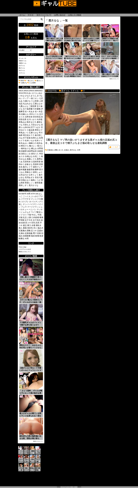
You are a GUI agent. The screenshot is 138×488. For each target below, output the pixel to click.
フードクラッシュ (35, 207)
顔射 (39, 233)
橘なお (34, 148)
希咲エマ (39, 130)
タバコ (32, 202)
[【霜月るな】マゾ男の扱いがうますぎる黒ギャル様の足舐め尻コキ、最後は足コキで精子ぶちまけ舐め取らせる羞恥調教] (82, 134)
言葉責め (50, 150)
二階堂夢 (32, 106)
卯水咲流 (37, 117)
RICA (25, 93)
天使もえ (27, 125)
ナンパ (26, 204)
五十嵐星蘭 (28, 109)
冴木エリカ (34, 114)
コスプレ (25, 202)
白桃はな (29, 156)
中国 (39, 215)
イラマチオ (26, 199)
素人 (21, 228)
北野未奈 (29, 117)
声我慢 (21, 220)
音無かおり (26, 180)
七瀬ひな (23, 83)
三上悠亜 (32, 83)
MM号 (23, 194)
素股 (25, 228)
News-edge (22, 247)
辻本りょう (33, 175)
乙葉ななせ (38, 104)
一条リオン (30, 80)
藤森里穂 (30, 169)
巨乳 (33, 223)
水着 (33, 225)
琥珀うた (35, 154)
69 (20, 194)
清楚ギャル (22, 63)
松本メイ (39, 140)
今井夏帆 (37, 109)
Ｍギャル (22, 70)
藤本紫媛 (22, 169)
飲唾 (37, 236)
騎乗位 (21, 238)
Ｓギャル (75, 91)
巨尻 (38, 223)
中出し (34, 215)
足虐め (21, 233)
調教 (56, 150)
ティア (26, 98)
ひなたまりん (30, 96)
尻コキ (28, 223)
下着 (29, 215)
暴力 (29, 225)
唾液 (41, 217)
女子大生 (29, 220)
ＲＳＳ (30, 15)
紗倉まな (29, 164)
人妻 (29, 217)
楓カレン (33, 146)
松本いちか (29, 140)
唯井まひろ (31, 122)
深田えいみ (26, 154)
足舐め (66, 150)
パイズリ (33, 204)
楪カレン (39, 80)
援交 (25, 225)
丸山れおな (28, 104)
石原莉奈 (27, 162)
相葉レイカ (31, 159)
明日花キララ (28, 135)
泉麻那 (24, 151)
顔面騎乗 (27, 236)
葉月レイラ (28, 167)
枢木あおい (23, 143)
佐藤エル (25, 114)
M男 (28, 194)
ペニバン (32, 209)
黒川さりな (33, 185)
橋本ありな (26, 148)
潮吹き (38, 225)
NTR (33, 194)
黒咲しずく (23, 185)
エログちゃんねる (25, 249)
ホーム (22, 15)
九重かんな (23, 106)
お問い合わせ (59, 15)
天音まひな (36, 125)
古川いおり (31, 119)
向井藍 (40, 119)
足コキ (60, 150)
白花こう (37, 156)
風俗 (33, 236)
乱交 (25, 217)
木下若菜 (27, 138)
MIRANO (39, 91)
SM (36, 194)
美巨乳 (30, 228)
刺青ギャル (22, 61)
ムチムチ (27, 212)
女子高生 (37, 220)
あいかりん (33, 93)
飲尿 (41, 236)
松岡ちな (35, 138)
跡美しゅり (38, 172)
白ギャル (22, 65)
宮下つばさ (36, 127)
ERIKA (31, 91)
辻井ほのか (23, 175)
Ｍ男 (78, 150)
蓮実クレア (38, 167)
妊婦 (23, 223)
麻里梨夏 (39, 183)
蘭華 (37, 169)
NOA (21, 93)
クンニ (34, 199)
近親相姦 (29, 233)
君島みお (22, 122)
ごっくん (27, 196)
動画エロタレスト (25, 251)
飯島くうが (36, 180)
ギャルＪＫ (22, 58)
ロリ (25, 215)
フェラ (24, 207)
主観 (21, 217)
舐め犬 (40, 228)
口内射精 (35, 217)
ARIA (26, 91)
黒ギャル (65, 91)
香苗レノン (29, 183)
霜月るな (73, 150)
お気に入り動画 (74, 15)
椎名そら (25, 146)
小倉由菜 (30, 130)
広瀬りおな (33, 133)
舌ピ (35, 228)
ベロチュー (23, 209)
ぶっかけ (35, 196)
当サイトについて (44, 15)
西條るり (29, 172)
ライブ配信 (36, 212)
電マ (35, 233)
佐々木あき (29, 111)
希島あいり (23, 133)
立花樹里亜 (36, 162)
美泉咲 (36, 164)
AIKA (22, 80)
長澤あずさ (29, 177)
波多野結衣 (32, 151)
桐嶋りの (32, 143)
